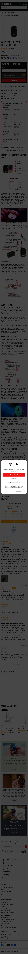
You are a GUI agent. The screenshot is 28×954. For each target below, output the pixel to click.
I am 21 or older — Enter (14, 474)
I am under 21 (14, 478)
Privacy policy (18, 491)
